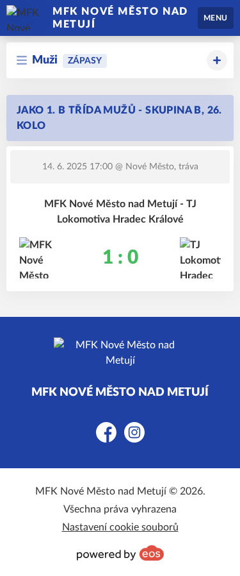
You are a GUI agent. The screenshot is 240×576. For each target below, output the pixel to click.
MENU (216, 18)
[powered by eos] (120, 553)
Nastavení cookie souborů (120, 527)
